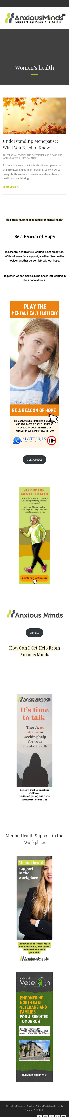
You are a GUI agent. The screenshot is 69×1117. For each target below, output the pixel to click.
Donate (34, 632)
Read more (10, 187)
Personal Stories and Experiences (26, 155)
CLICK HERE (34, 459)
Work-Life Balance (26, 158)
